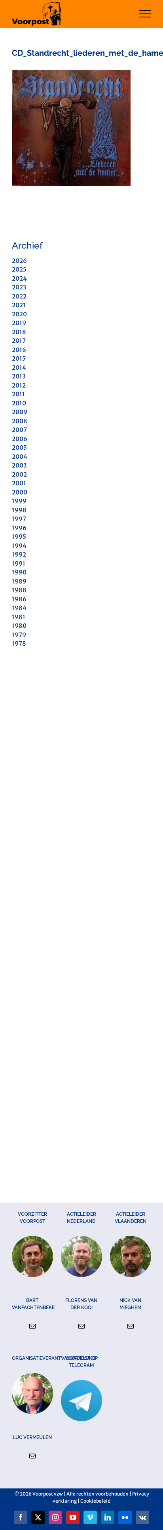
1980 (19, 625)
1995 (19, 536)
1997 (19, 519)
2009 (19, 412)
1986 (19, 599)
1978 (19, 643)
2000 (19, 492)
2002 (19, 474)
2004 (19, 456)
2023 (19, 287)
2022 (19, 296)
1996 (19, 528)
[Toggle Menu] (145, 13)
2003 (19, 465)
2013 (18, 376)
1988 (19, 590)
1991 (18, 563)
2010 (19, 403)
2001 (19, 483)
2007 (19, 429)
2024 (19, 278)
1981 (18, 617)
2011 (18, 394)
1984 (19, 608)
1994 (19, 545)
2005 (19, 447)
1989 (19, 581)
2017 (19, 340)
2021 (19, 305)
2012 (19, 385)
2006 (19, 439)
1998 (19, 510)
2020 (19, 314)
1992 (19, 554)
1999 (19, 501)
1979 (19, 635)
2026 (19, 260)
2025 (19, 269)
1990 (19, 572)
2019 (19, 323)
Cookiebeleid (95, 1501)
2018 (19, 332)
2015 (19, 358)
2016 (19, 350)
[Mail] (32, 1326)
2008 (19, 421)
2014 (19, 367)
